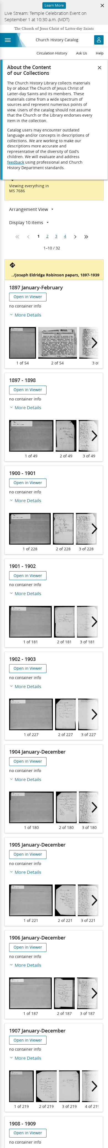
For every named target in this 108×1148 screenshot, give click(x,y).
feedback (15, 162)
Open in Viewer (28, 297)
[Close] (99, 67)
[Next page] (75, 236)
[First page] (17, 236)
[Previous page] (28, 236)
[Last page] (86, 236)
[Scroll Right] (92, 343)
